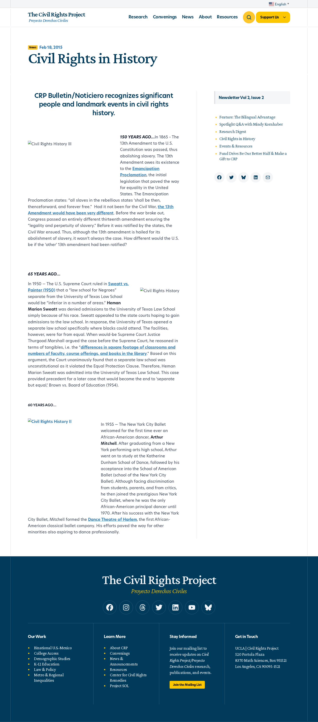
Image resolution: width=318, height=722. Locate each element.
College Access (46, 653)
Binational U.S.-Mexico (53, 647)
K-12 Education (46, 664)
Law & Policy (45, 669)
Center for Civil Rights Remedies (128, 677)
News (188, 17)
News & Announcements (124, 661)
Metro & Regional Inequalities (49, 677)
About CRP (119, 647)
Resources (227, 17)
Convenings (165, 17)
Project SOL (119, 685)
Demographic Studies (52, 658)
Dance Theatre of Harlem (112, 519)
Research (138, 17)
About (205, 17)
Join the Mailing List (187, 685)
